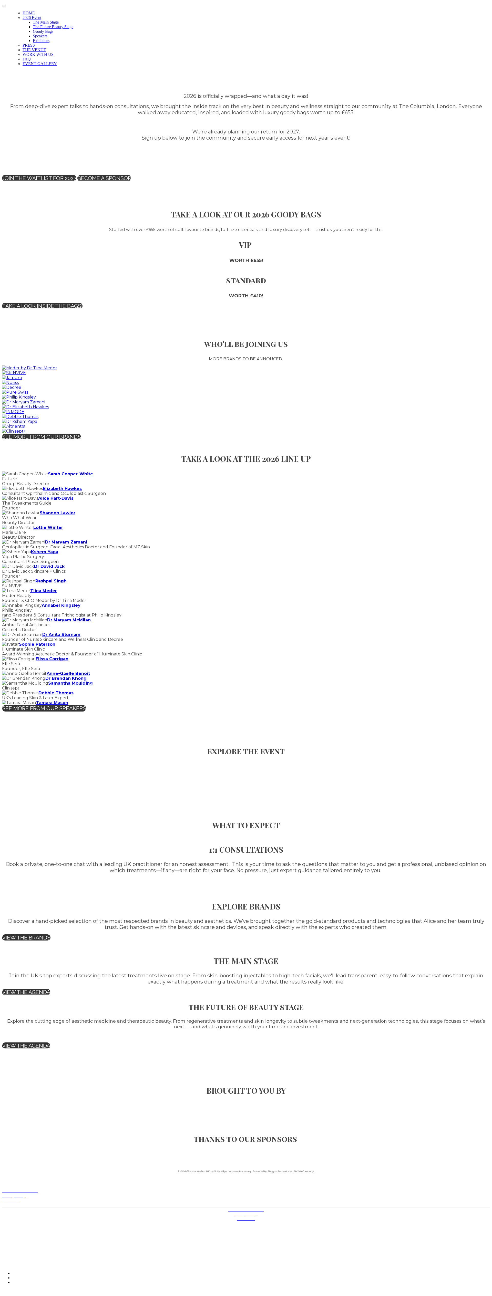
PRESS (29, 45)
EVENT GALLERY (40, 63)
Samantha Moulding (70, 683)
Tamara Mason (52, 702)
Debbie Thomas (56, 693)
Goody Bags (43, 31)
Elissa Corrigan (52, 658)
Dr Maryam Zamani (66, 542)
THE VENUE (34, 50)
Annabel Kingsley (61, 605)
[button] (39, 178)
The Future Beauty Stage (53, 27)
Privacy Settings (15, 1205)
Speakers (40, 36)
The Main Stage (46, 22)
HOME (29, 13)
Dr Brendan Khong (66, 678)
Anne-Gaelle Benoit (68, 673)
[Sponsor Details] (29, 367)
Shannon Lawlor (57, 512)
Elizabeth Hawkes (62, 488)
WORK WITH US (38, 54)
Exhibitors (41, 40)
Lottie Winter (48, 527)
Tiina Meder (43, 590)
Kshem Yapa (44, 551)
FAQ (27, 59)
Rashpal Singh (51, 581)
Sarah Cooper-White (70, 474)
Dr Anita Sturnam (61, 634)
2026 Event (32, 17)
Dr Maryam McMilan (69, 620)
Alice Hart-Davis (56, 498)
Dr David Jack (49, 566)
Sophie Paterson (37, 644)
